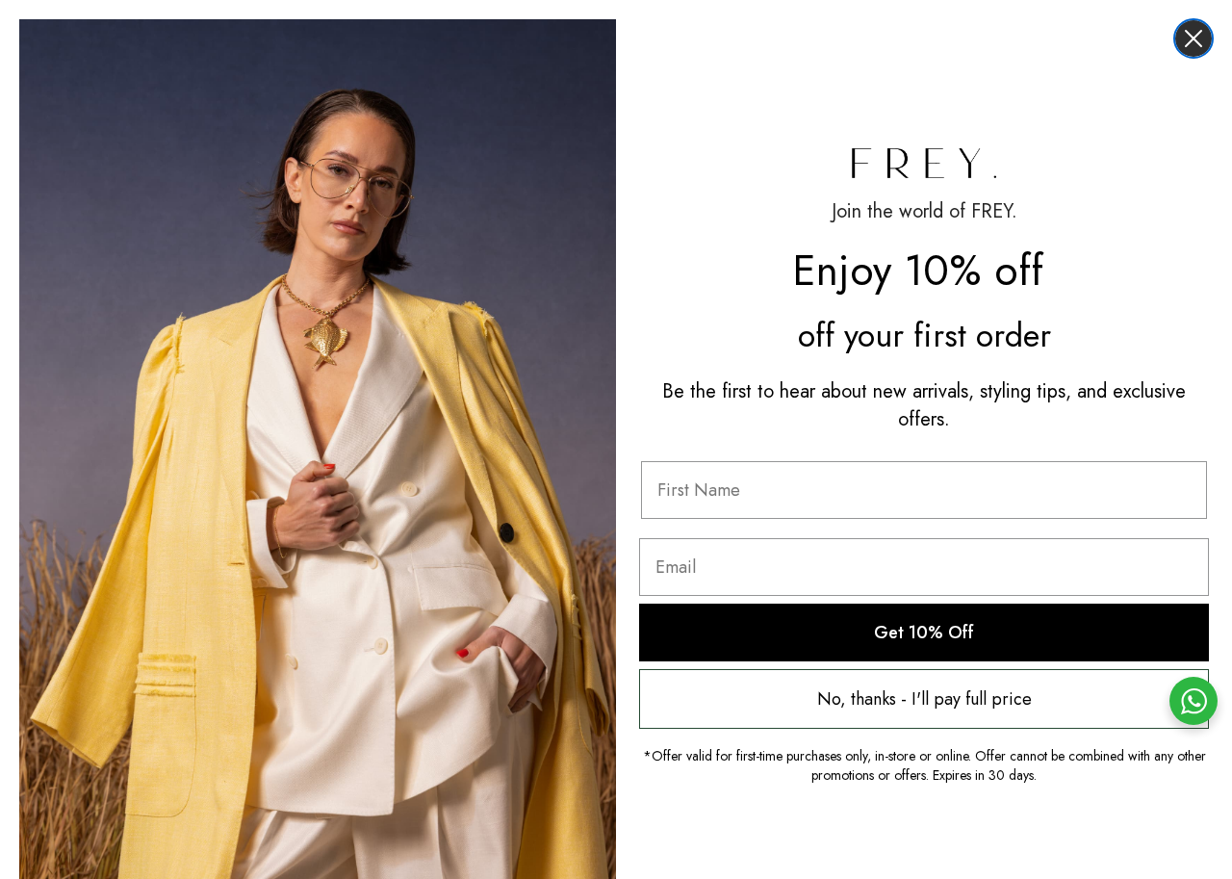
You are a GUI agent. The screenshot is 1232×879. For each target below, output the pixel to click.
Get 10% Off (924, 632)
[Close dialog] (1193, 38)
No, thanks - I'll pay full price (924, 698)
